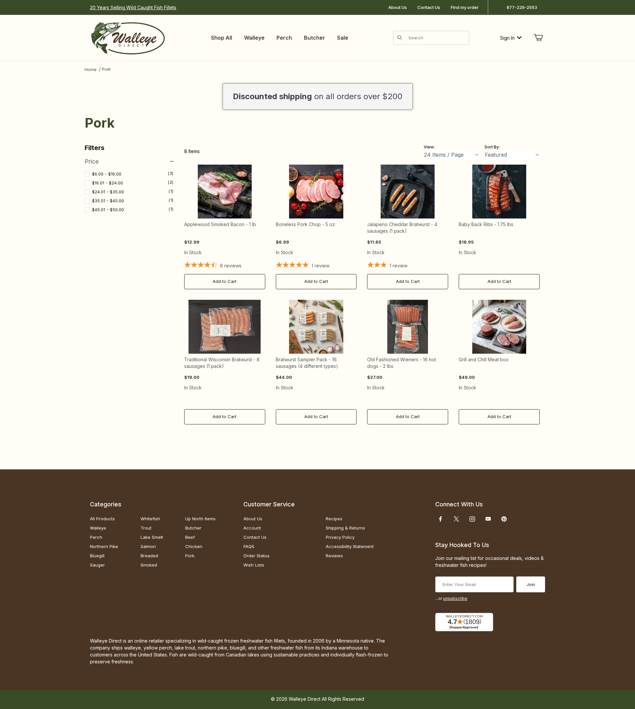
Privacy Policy (340, 537)
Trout (146, 528)
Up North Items (200, 518)
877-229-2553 (522, 7)
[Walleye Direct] (128, 37)
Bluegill (97, 555)
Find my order (465, 7)
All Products (102, 518)
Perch (96, 537)
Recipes (334, 518)
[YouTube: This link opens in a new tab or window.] (488, 519)
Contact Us (428, 7)
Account (252, 528)
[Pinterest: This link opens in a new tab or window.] (503, 519)
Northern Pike (104, 546)
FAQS (248, 546)
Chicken (193, 546)
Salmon (148, 546)
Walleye (98, 528)
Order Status (256, 555)
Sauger (97, 565)
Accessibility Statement (350, 546)
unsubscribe (455, 598)
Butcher (193, 528)
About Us (397, 7)
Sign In (507, 38)
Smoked (149, 565)
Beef (190, 537)
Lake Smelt (152, 537)
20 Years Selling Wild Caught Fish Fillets (133, 7)
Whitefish (150, 518)
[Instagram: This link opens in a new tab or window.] (472, 519)
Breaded (149, 555)
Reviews (334, 555)
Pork (106, 69)
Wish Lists (253, 565)
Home (91, 69)
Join (531, 584)
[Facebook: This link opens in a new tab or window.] (440, 519)
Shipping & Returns (345, 528)
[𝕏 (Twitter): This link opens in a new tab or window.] (456, 519)
